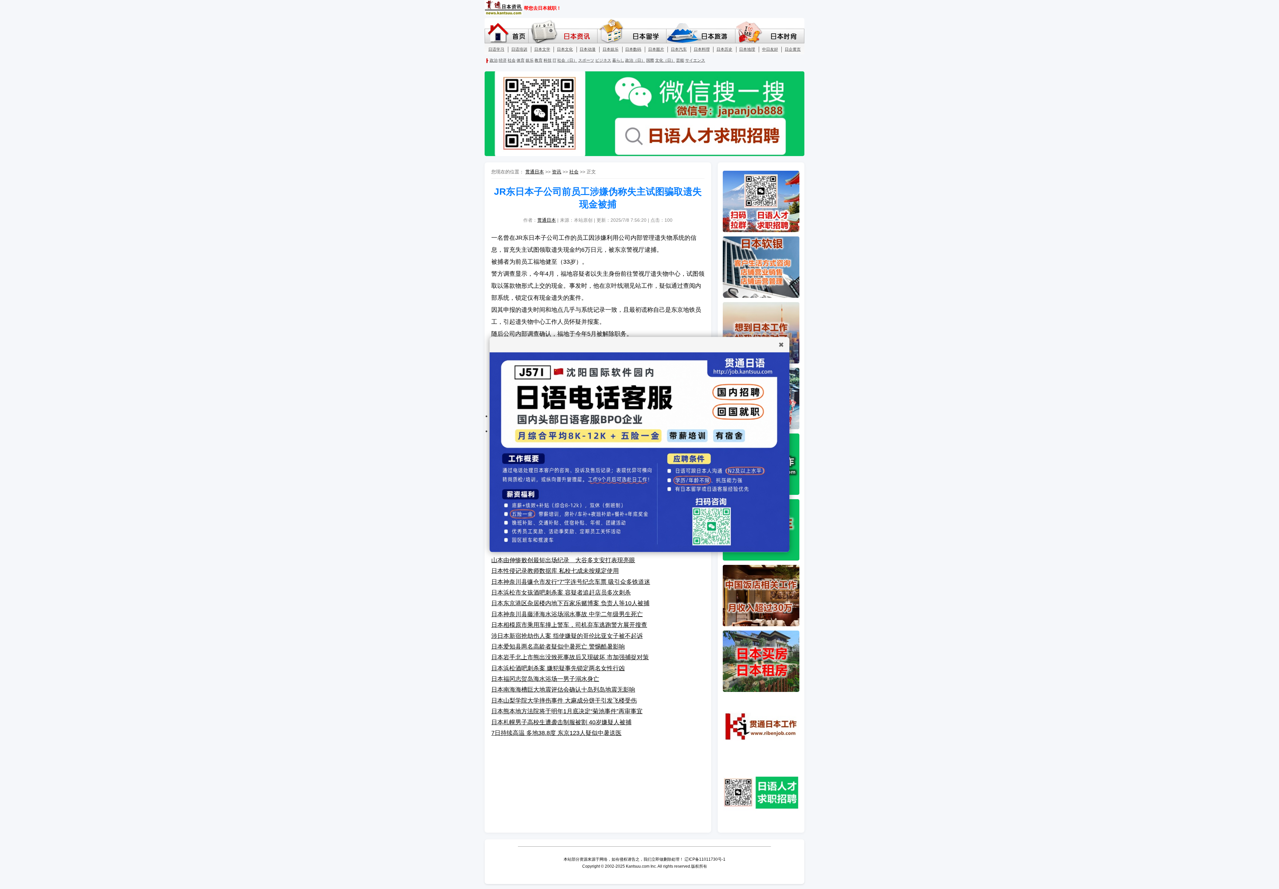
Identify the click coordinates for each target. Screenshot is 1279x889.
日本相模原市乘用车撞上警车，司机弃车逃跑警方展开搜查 (569, 625)
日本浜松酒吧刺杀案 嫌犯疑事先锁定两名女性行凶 (558, 668)
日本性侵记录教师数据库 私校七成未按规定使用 (555, 571)
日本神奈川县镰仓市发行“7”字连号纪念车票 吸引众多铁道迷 (570, 582)
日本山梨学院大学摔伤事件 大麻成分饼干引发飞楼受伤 (564, 700)
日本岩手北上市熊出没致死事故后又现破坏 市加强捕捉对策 (570, 657)
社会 (574, 171)
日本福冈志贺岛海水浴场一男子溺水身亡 (545, 679)
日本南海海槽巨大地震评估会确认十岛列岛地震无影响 (563, 689)
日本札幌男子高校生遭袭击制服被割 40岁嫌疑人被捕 (561, 722)
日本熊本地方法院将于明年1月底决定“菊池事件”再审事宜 (566, 711)
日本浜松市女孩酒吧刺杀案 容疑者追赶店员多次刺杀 (561, 592)
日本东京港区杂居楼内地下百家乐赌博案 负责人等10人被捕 (570, 603)
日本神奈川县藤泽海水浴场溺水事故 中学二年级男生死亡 (567, 614)
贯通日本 (534, 171)
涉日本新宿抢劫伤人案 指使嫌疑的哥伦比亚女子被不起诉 (567, 636)
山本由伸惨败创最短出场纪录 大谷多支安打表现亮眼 (563, 560)
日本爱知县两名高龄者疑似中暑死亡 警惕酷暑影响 (558, 646)
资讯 (556, 171)
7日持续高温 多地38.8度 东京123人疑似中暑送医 (556, 733)
